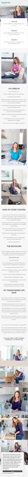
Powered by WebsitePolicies (8, 473)
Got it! (12, 471)
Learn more (6, 468)
